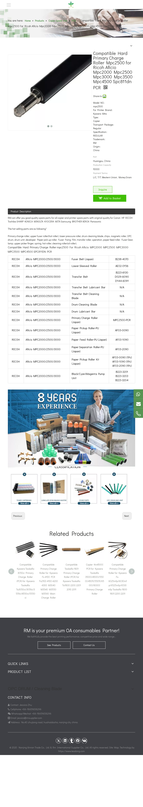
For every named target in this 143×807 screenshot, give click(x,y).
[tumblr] (71, 740)
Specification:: (100, 132)
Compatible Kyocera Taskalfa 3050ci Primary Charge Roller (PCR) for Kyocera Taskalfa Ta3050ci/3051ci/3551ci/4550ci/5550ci (25, 581)
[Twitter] (58, 740)
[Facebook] (78, 740)
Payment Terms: (100, 173)
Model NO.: (99, 102)
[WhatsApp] (138, 394)
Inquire (103, 189)
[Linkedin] (65, 740)
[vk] (84, 740)
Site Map (114, 747)
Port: (95, 156)
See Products (54, 645)
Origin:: (97, 146)
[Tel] (138, 414)
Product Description (21, 211)
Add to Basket (112, 198)
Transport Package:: (103, 124)
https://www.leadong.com (71, 751)
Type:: (96, 117)
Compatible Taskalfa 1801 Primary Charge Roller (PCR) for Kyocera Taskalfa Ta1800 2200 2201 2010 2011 (71, 577)
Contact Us (89, 645)
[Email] (138, 403)
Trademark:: (99, 139)
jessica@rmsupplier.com (30, 718)
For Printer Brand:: (103, 110)
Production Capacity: (102, 165)
